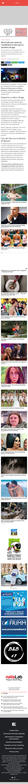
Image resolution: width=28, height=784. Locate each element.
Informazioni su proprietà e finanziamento (14, 738)
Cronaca (8, 39)
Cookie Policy (14, 730)
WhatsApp (15, 62)
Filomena (3, 59)
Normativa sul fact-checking (14, 745)
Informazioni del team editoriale (14, 733)
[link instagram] (14, 777)
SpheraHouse (16, 779)
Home (2, 39)
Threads (4, 64)
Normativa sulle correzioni (14, 748)
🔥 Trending (4, 693)
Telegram (22, 62)
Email (10, 64)
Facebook (8, 62)
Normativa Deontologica (14, 742)
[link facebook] (12, 777)
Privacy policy (14, 751)
